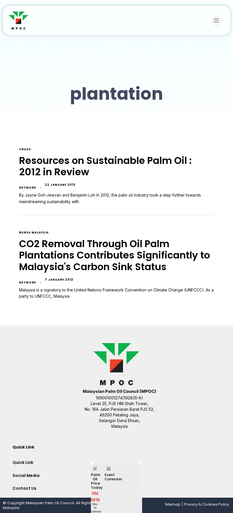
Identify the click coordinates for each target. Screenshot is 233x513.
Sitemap (172, 504)
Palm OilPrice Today (97, 481)
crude (25, 149)
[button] (217, 20)
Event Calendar (113, 476)
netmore (27, 187)
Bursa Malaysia (34, 233)
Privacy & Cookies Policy (206, 504)
